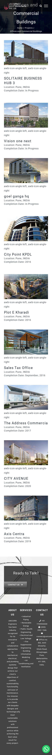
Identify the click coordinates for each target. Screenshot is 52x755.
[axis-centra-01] (26, 508)
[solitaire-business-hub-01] (26, 52)
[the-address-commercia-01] (26, 397)
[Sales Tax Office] (26, 342)
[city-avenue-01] (26, 452)
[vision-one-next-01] (26, 115)
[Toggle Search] (41, 6)
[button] (46, 749)
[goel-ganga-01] (26, 170)
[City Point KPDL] (26, 228)
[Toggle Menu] (46, 6)
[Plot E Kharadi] (26, 286)
